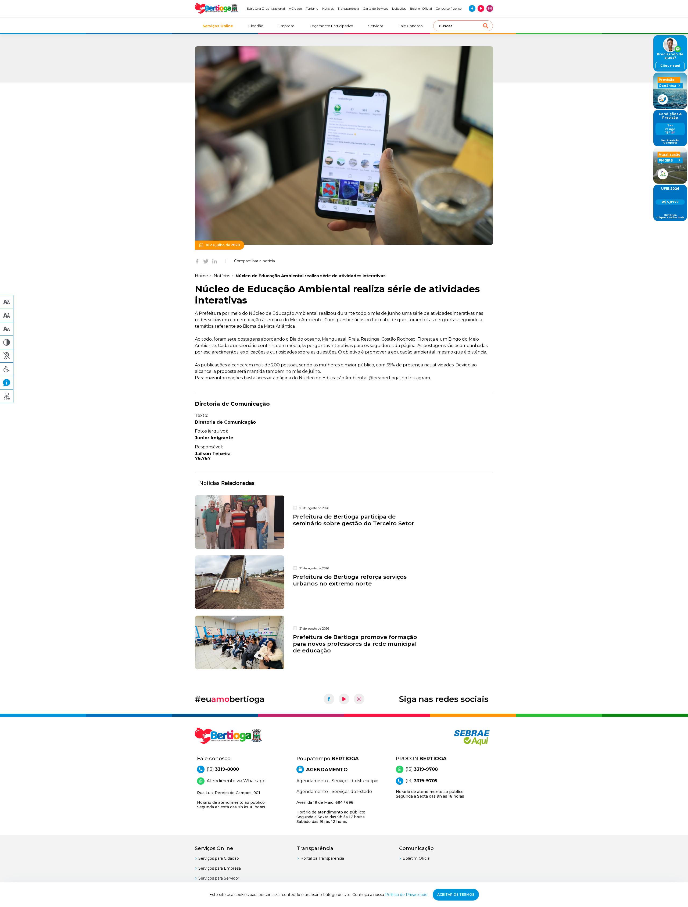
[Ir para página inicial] (216, 8)
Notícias (328, 8)
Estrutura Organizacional (266, 8)
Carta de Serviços (375, 8)
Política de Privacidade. (406, 894)
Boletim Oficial (421, 8)
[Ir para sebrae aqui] (459, 738)
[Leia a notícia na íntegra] (344, 522)
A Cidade (295, 8)
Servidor (375, 26)
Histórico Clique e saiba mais (670, 216)
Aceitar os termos (455, 894)
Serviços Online (218, 26)
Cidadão (255, 26)
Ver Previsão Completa (670, 141)
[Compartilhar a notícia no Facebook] (197, 261)
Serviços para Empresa (219, 868)
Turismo (312, 8)
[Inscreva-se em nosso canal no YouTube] (481, 8)
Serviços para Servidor (218, 878)
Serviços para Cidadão (218, 858)
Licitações (399, 8)
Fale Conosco (411, 26)
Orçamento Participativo (331, 26)
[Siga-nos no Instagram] (489, 8)
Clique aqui (670, 65)
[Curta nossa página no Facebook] (472, 8)
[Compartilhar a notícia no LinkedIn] (214, 261)
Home (201, 275)
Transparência (348, 8)
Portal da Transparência (322, 858)
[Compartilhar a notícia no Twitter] (206, 261)
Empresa (286, 26)
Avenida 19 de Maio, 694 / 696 (330, 812)
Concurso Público (448, 8)
